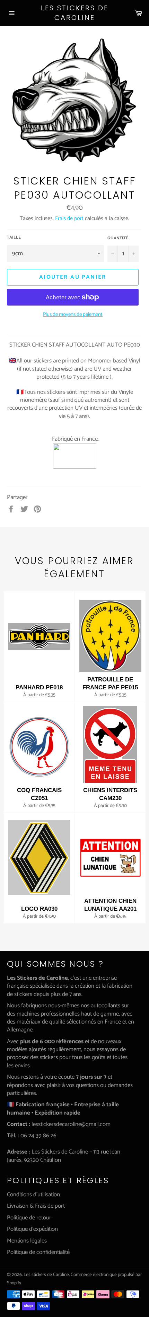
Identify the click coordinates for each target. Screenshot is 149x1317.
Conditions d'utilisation (33, 1194)
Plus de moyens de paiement (73, 314)
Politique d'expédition (32, 1229)
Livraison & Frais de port (36, 1206)
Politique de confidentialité (38, 1252)
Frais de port (69, 218)
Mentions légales (27, 1241)
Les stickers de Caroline (74, 12)
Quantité (117, 238)
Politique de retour (29, 1218)
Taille (14, 238)
